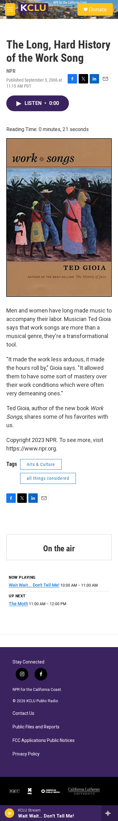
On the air (59, 548)
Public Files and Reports (36, 727)
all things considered (48, 478)
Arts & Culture (41, 464)
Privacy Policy (26, 754)
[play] (10, 813)
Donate (98, 9)
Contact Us (23, 713)
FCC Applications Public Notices (44, 740)
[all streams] (109, 813)
